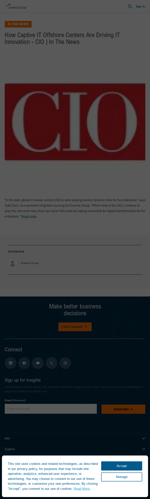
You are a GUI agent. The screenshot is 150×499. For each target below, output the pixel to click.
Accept (122, 466)
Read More (82, 489)
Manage (122, 477)
